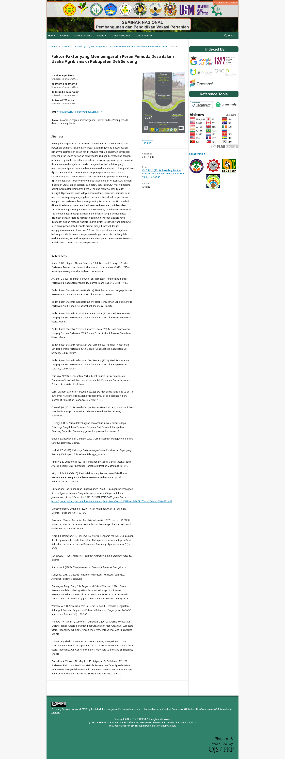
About (100, 35)
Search (231, 35)
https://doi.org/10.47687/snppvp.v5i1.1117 (79, 111)
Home (51, 35)
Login (234, 2)
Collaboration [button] (197, 153)
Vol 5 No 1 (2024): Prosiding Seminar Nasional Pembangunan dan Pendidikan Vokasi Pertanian (120, 46)
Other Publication (121, 35)
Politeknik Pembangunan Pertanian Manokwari (116, 709)
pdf (149, 142)
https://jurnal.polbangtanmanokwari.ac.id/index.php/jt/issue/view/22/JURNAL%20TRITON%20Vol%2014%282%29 (111, 501)
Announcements (83, 35)
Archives (64, 35)
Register (223, 2)
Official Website (144, 35)
